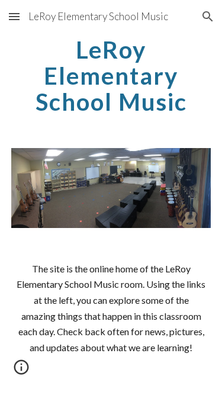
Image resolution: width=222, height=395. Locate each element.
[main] (111, 76)
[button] (14, 16)
